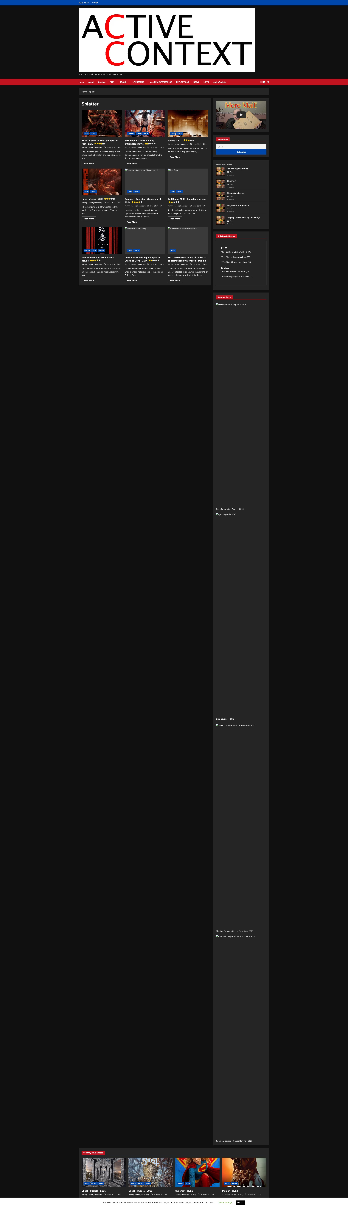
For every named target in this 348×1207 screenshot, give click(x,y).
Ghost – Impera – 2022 (140, 1190)
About (91, 82)
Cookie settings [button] (225, 1202)
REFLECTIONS (182, 82)
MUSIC (123, 82)
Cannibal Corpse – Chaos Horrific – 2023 (234, 1141)
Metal (86, 1183)
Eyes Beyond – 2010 (225, 719)
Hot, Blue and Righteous (238, 205)
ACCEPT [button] (240, 1202)
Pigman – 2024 (230, 1190)
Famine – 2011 (175, 140)
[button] (268, 82)
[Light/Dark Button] (262, 82)
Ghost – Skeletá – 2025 (94, 1190)
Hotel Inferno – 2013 (92, 199)
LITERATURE (138, 82)
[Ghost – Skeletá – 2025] (104, 1172)
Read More (90, 164)
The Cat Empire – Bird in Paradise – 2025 (234, 931)
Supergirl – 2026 (184, 1190)
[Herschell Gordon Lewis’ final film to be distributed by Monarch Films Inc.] (188, 240)
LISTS (206, 82)
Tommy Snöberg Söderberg (92, 147)
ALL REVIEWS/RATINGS (161, 82)
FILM (112, 82)
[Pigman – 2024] (244, 1172)
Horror (93, 133)
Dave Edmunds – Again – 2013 (230, 509)
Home (81, 82)
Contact (101, 82)
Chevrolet (231, 181)
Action (87, 250)
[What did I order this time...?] (241, 115)
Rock (101, 1183)
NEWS (196, 82)
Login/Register (220, 82)
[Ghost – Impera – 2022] (150, 1172)
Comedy (131, 133)
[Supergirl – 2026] (197, 1172)
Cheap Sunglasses (235, 193)
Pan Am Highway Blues (237, 168)
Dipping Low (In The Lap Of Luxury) (243, 217)
